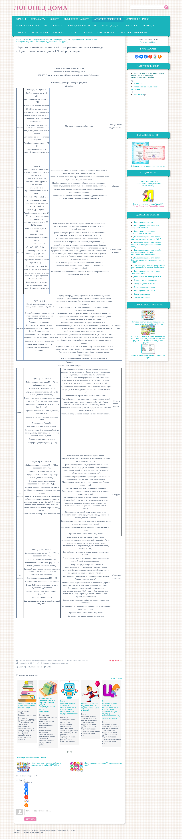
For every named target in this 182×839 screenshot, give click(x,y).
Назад (112, 678)
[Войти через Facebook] (26, 793)
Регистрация (145, 42)
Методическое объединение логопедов (144, 88)
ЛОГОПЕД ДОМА (41, 7)
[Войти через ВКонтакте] (26, 789)
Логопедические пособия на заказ (32, 757)
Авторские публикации (35, 39)
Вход (154, 42)
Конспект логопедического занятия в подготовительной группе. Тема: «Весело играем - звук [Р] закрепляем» (69, 707)
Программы (139, 94)
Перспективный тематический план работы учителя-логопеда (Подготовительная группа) (56, 40)
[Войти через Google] (26, 801)
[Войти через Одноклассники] (26, 805)
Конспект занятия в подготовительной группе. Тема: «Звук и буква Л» (90, 706)
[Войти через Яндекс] (26, 797)
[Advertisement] (64, 60)
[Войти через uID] (26, 785)
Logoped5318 (24, 663)
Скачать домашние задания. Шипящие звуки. (148, 356)
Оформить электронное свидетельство (148, 166)
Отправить (30, 819)
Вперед (119, 678)
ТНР (28, 667)
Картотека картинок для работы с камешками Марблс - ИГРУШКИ (46, 764)
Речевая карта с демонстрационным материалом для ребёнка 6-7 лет (148, 323)
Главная (20, 39)
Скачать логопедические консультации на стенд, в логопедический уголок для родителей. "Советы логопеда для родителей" (148, 339)
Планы (136, 83)
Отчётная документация (58, 39)
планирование (36, 667)
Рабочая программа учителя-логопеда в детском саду (27, 705)
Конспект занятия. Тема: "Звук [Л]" (148, 204)
